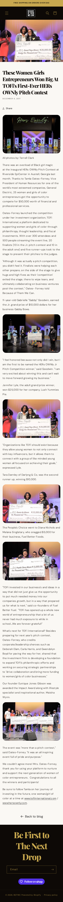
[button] (6, 13)
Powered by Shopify (31, 895)
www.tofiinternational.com (40, 798)
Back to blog (34, 816)
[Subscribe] (52, 869)
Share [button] (9, 108)
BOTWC (18, 895)
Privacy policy (51, 895)
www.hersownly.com (15, 803)
